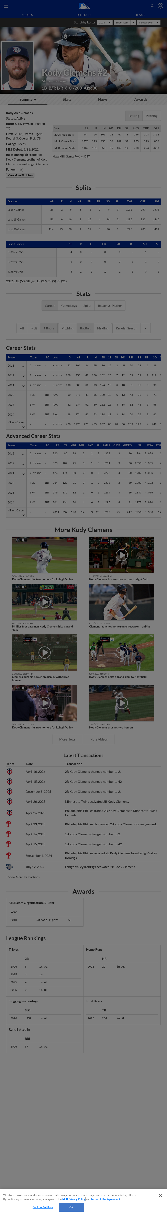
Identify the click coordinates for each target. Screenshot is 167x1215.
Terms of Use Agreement (105, 1199)
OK (71, 1207)
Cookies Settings (43, 1207)
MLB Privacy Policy (73, 1199)
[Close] (160, 1195)
